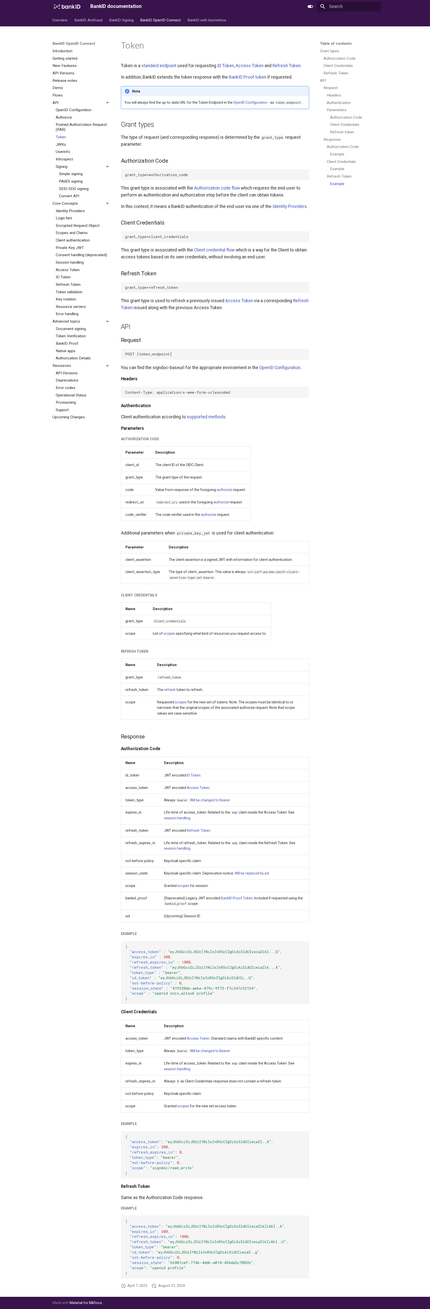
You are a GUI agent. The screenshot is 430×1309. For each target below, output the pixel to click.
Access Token (250, 65)
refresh (170, 690)
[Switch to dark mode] (310, 6)
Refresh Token (286, 65)
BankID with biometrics (206, 20)
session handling (177, 818)
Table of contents (336, 43)
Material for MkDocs (86, 1303)
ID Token (225, 65)
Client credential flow (214, 249)
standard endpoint (158, 65)
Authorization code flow (217, 188)
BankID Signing (121, 20)
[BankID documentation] (67, 6)
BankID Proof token (247, 77)
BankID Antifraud (88, 20)
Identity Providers (289, 206)
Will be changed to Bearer (210, 800)
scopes (169, 633)
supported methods (206, 416)
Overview (60, 20)
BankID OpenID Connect (160, 20)
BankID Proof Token (237, 898)
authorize (224, 490)
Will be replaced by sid (252, 873)
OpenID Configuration (250, 102)
